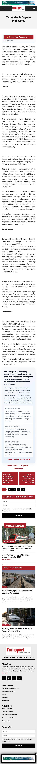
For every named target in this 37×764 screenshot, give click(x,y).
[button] (3, 8)
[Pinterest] (18, 489)
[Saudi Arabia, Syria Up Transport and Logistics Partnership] (18, 579)
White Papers (9, 542)
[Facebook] (10, 489)
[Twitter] (14, 489)
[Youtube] (19, 678)
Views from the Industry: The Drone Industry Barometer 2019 (15, 556)
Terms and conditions (20, 509)
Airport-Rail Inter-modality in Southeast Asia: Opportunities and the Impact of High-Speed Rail (17, 548)
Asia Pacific (12, 466)
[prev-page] (3, 564)
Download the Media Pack (18, 459)
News (4, 587)
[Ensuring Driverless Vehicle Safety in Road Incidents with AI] (18, 617)
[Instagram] (9, 678)
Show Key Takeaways (18, 37)
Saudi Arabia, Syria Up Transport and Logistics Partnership (17, 591)
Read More (5, 673)
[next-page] (6, 564)
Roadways (18, 469)
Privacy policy (6, 511)
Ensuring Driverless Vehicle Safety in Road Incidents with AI (17, 629)
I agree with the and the (17, 510)
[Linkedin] (14, 678)
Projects (24, 466)
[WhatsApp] (23, 489)
